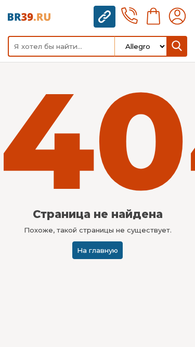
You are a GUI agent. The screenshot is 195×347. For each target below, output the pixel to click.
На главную (97, 250)
